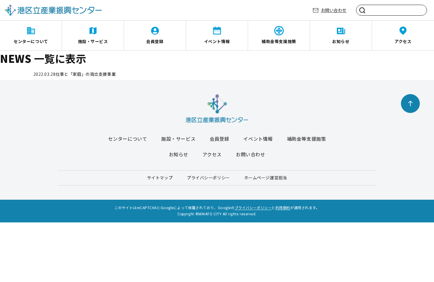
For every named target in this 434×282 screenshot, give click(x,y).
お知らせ (340, 41)
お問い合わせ (334, 10)
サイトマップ (160, 178)
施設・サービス (93, 41)
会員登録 (154, 41)
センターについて (31, 41)
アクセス (402, 41)
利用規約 (282, 207)
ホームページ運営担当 (265, 178)
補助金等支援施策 (279, 41)
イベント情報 (217, 41)
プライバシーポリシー (208, 178)
